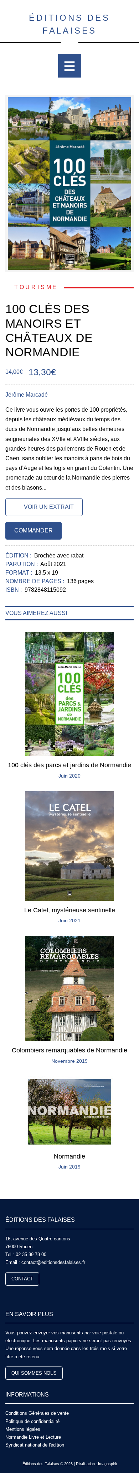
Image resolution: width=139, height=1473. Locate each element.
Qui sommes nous (34, 1373)
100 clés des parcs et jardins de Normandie (69, 765)
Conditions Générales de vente (37, 1413)
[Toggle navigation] (69, 66)
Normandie (69, 1156)
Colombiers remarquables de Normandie (69, 1050)
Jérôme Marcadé (26, 395)
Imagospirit (107, 1464)
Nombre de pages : (35, 581)
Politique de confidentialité (32, 1421)
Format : (19, 573)
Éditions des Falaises (69, 24)
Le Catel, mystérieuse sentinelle (69, 910)
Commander (33, 530)
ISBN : (14, 590)
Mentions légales (22, 1429)
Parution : (22, 564)
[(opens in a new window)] (8, 1295)
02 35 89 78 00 (31, 1254)
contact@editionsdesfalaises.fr (53, 1262)
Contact (22, 1278)
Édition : (19, 555)
